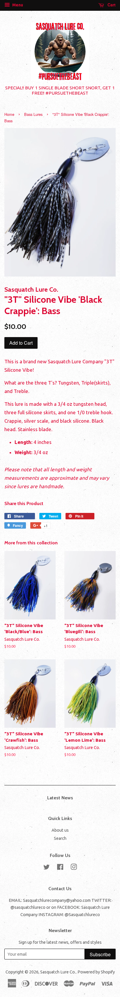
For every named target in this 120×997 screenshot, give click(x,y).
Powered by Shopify (96, 972)
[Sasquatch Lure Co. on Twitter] (46, 868)
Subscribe (100, 954)
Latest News (60, 798)
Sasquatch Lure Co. (58, 972)
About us (60, 830)
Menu (17, 5)
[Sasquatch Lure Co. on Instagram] (73, 868)
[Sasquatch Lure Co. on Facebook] (60, 868)
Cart (111, 5)
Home (9, 114)
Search (60, 838)
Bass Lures (33, 114)
